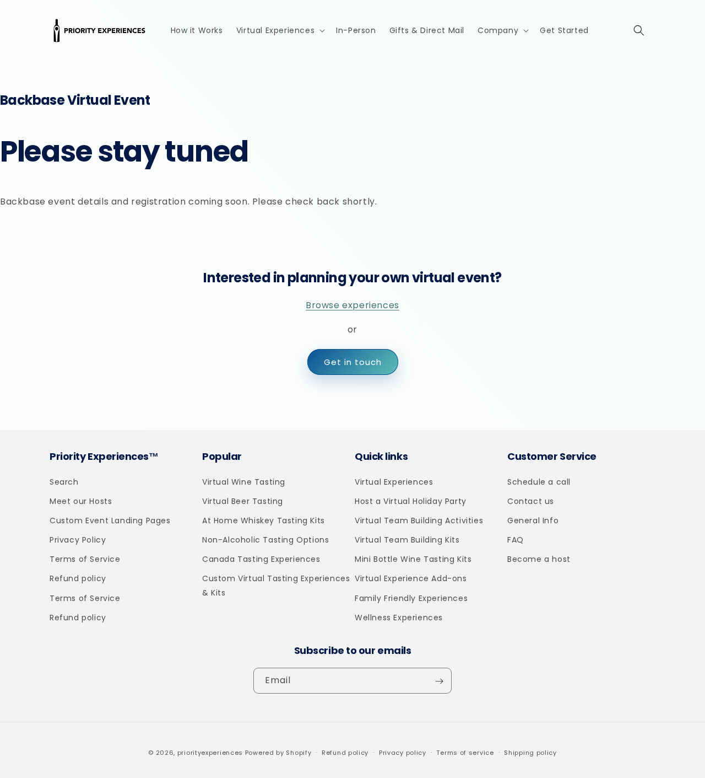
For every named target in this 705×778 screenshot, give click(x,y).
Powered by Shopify (278, 752)
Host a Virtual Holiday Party (411, 501)
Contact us (530, 501)
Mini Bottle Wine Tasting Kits (413, 559)
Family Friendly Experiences (411, 598)
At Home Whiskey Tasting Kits (263, 520)
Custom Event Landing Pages (110, 520)
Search (64, 481)
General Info (532, 520)
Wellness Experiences (399, 617)
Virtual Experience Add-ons (411, 578)
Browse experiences (352, 305)
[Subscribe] (439, 681)
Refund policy (78, 578)
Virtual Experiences (394, 481)
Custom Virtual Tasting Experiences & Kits (276, 585)
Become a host (539, 559)
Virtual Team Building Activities (419, 520)
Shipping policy (530, 752)
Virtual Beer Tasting (242, 501)
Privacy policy (402, 752)
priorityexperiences (210, 752)
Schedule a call (539, 481)
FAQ (515, 539)
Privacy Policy (78, 539)
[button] (279, 30)
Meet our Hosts (81, 501)
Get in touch (353, 362)
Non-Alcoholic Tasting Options (265, 539)
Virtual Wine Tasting (243, 481)
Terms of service (465, 752)
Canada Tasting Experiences (261, 559)
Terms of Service (85, 559)
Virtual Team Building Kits (407, 539)
